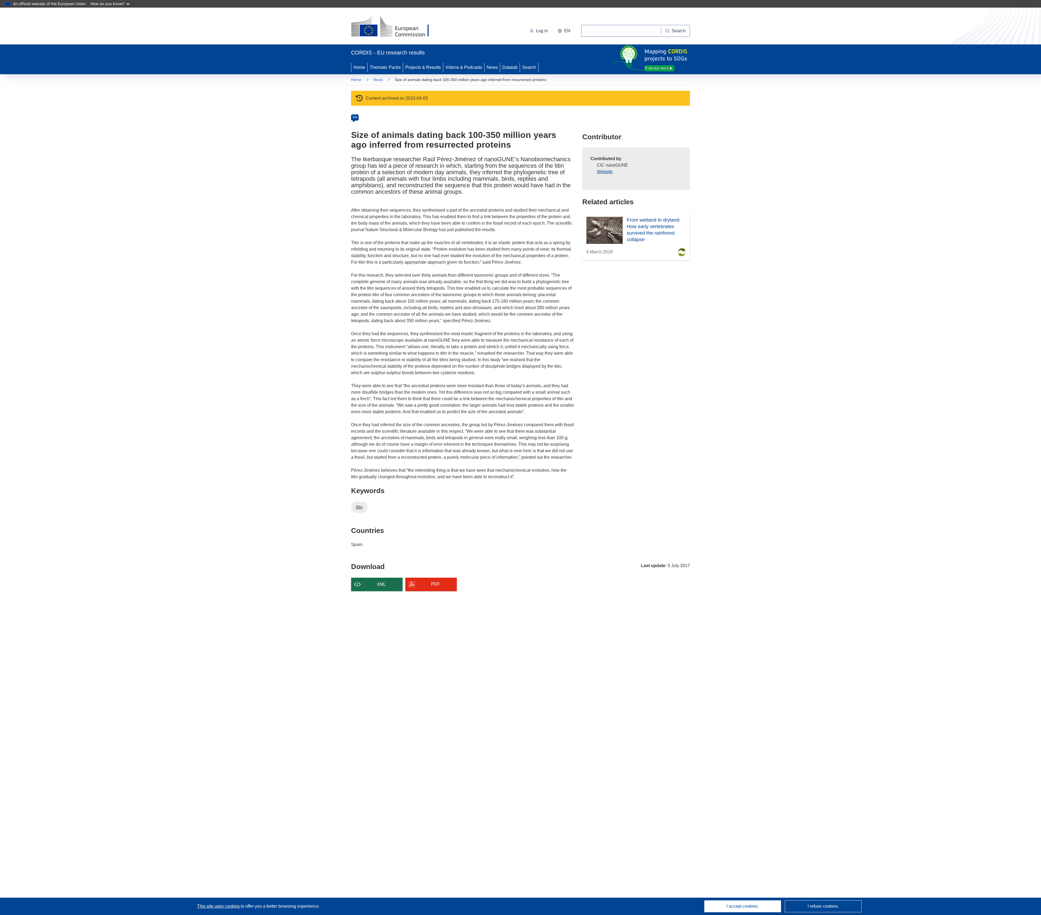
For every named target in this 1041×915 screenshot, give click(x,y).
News (492, 67)
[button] (564, 31)
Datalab (510, 67)
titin (359, 507)
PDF (435, 584)
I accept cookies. (743, 906)
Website (605, 171)
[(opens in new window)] (395, 27)
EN (355, 117)
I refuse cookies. (823, 906)
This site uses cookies (219, 906)
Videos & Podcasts (463, 67)
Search (529, 67)
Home (359, 67)
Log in (542, 30)
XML (381, 584)
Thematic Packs (385, 67)
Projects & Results (423, 67)
